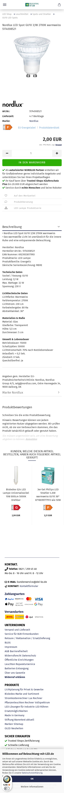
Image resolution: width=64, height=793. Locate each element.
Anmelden (31, 439)
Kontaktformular (29, 586)
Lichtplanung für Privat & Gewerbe (24, 689)
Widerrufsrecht (13, 655)
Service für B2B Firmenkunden (22, 633)
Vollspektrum (42, 702)
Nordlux (33, 121)
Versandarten (14, 612)
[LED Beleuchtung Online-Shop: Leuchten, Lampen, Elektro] (32, 4)
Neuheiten (17, 728)
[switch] (7, 788)
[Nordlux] (12, 103)
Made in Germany (14, 715)
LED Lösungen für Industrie (20, 706)
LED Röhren (41, 706)
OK (32, 779)
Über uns (10, 672)
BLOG (8, 642)
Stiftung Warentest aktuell (19, 719)
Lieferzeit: (8, 116)
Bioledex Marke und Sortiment (22, 693)
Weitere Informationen (32, 786)
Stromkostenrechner (16, 698)
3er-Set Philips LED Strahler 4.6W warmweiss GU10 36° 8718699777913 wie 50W (48, 495)
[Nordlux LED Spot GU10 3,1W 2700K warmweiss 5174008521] (32, 56)
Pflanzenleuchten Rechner (19, 702)
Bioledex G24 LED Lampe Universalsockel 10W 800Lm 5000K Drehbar (16, 495)
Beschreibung (12, 227)
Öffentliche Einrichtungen (19, 659)
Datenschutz (29, 655)
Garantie (20, 672)
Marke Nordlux (12, 392)
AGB (7, 651)
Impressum (11, 646)
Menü (4, 4)
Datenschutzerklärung (32, 773)
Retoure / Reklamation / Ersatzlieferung (27, 638)
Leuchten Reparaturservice (20, 664)
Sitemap (18, 724)
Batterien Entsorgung (16, 668)
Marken (9, 724)
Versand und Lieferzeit (17, 629)
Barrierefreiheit (19, 651)
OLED (8, 728)
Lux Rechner (35, 698)
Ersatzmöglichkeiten (16, 711)
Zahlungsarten (15, 594)
